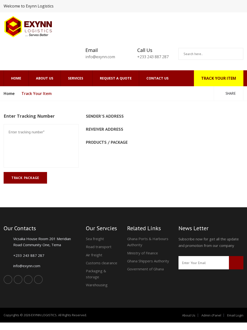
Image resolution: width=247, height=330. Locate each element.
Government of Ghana (145, 268)
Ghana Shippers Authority (148, 260)
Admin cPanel (211, 315)
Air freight (94, 254)
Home (16, 78)
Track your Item (218, 78)
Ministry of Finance (142, 253)
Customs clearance (101, 262)
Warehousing (97, 284)
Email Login (235, 315)
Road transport (98, 246)
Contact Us (157, 78)
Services (75, 78)
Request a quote (116, 78)
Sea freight (95, 238)
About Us (44, 78)
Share (230, 93)
